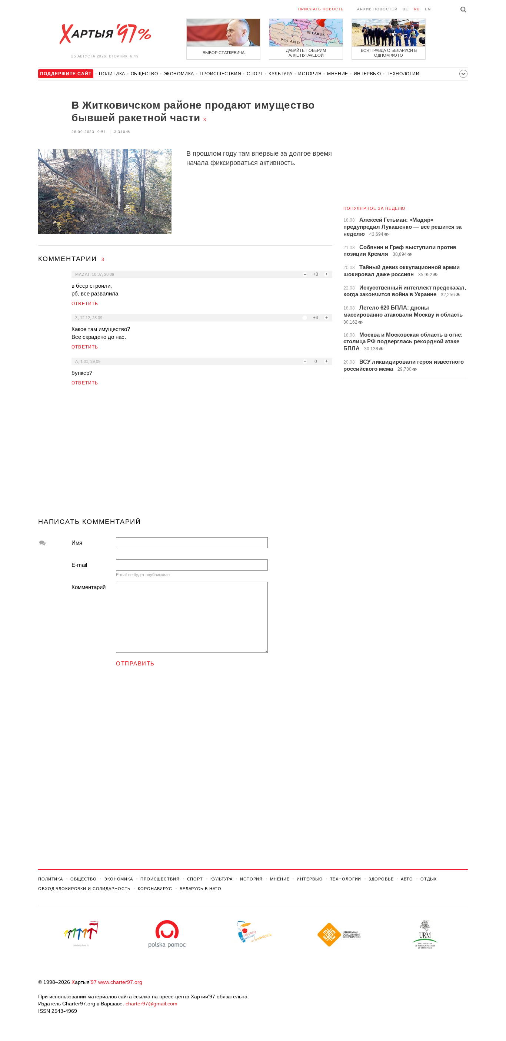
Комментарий (88, 587)
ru (417, 9)
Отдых (428, 879)
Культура (281, 73)
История (310, 73)
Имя (76, 542)
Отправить (135, 663)
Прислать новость (321, 9)
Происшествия (220, 73)
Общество (144, 73)
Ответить (85, 303)
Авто (407, 879)
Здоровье (381, 879)
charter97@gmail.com (151, 1004)
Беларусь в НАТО (201, 888)
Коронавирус (155, 888)
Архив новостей (377, 9)
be (406, 9)
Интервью (367, 73)
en (428, 9)
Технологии (403, 73)
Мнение (337, 73)
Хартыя (105, 34)
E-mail (79, 565)
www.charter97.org (120, 982)
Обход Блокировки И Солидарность (84, 888)
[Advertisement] (185, 455)
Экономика (179, 73)
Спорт (255, 73)
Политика (112, 73)
